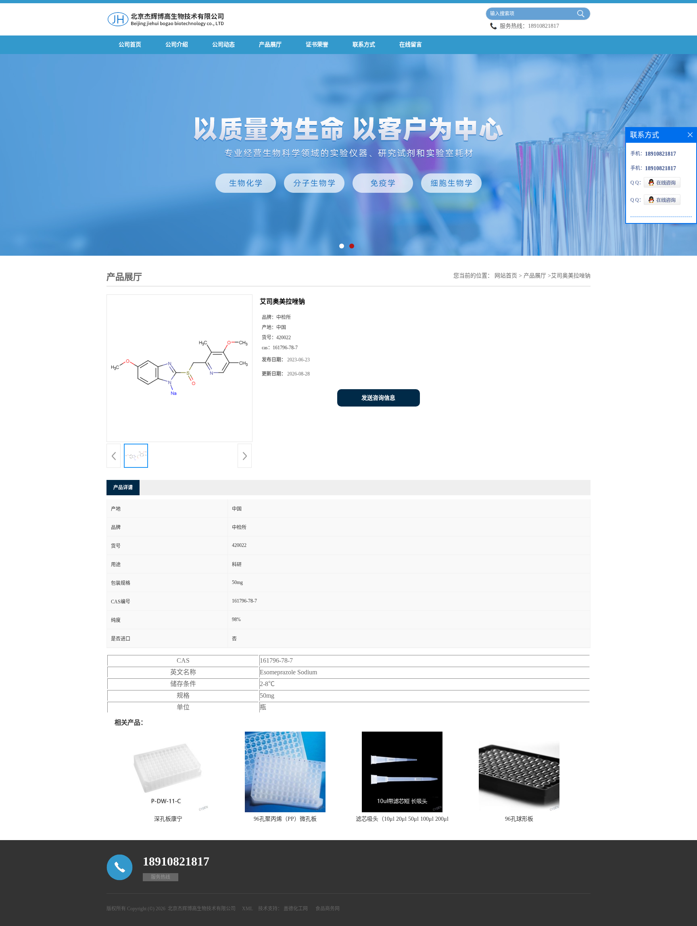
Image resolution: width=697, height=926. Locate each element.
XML (247, 908)
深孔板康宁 (168, 819)
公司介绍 (176, 45)
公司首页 (130, 45)
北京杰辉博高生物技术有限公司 (202, 908)
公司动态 (223, 45)
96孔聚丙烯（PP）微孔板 (285, 819)
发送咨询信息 (378, 398)
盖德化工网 (296, 908)
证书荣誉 (317, 45)
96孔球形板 (519, 819)
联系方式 (364, 45)
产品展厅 (270, 45)
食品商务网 (327, 908)
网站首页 (506, 276)
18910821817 (543, 26)
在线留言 (410, 45)
